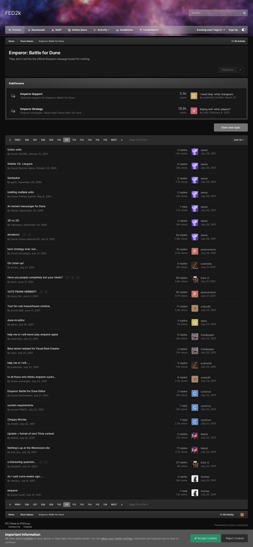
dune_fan (16, 296)
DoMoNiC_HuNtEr (213, 97)
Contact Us (14, 526)
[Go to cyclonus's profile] (195, 393)
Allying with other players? (215, 109)
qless (14, 324)
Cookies (28, 526)
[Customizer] (244, 30)
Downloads (38, 29)
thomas (205, 476)
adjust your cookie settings (116, 538)
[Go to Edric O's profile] (195, 279)
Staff (58, 29)
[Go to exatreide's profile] (195, 265)
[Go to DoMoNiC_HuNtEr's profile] (194, 95)
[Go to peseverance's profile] (195, 251)
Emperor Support (31, 93)
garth (14, 182)
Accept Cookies (207, 538)
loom (13, 281)
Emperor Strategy (31, 108)
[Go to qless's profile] (195, 322)
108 (43, 139)
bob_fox (15, 452)
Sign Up (233, 29)
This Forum (230, 12)
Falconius (16, 224)
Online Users (79, 29)
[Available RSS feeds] (242, 514)
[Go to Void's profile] (194, 110)
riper (13, 352)
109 (51, 139)
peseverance (208, 249)
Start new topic (231, 127)
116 (105, 139)
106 (27, 139)
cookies (28, 538)
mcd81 (14, 423)
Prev (18, 139)
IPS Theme (10, 523)
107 (35, 139)
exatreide (206, 263)
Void (205, 112)
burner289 (17, 310)
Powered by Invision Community (231, 525)
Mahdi (14, 210)
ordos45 (205, 306)
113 (82, 139)
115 (97, 139)
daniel (204, 150)
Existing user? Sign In (210, 29)
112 (74, 139)
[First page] (10, 139)
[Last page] (121, 139)
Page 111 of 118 (138, 139)
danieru (15, 480)
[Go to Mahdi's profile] (195, 435)
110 (59, 139)
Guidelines (126, 29)
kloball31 (16, 466)
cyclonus (206, 391)
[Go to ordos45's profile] (195, 308)
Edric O (205, 277)
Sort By (238, 140)
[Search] (244, 13)
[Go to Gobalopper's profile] (195, 336)
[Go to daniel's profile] (195, 151)
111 (66, 139)
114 (89, 139)
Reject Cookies (234, 538)
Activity (102, 29)
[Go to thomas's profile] (195, 478)
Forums (16, 29)
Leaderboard (150, 29)
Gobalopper (207, 334)
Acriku (14, 267)
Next (114, 139)
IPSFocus (25, 523)
